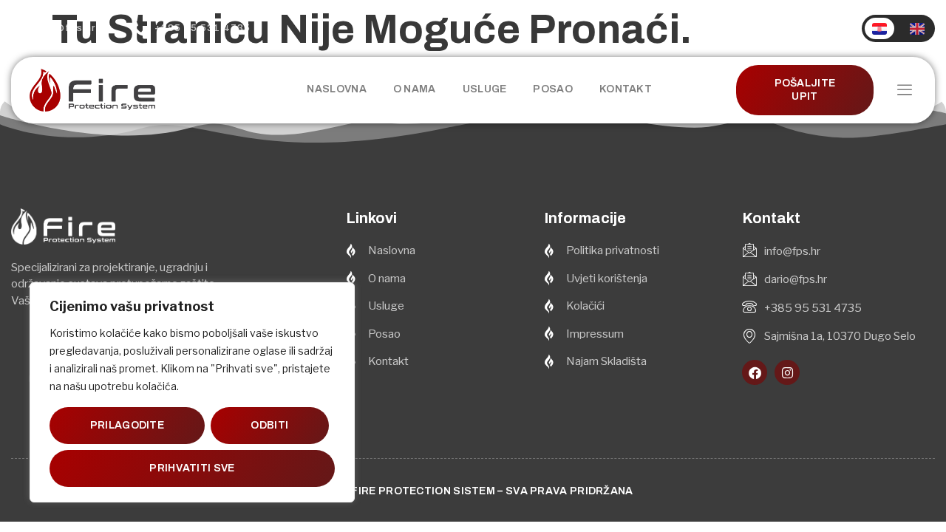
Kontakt (625, 89)
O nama (414, 89)
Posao (553, 89)
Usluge (485, 89)
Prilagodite (127, 425)
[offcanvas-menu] (904, 90)
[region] (192, 392)
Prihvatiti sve (191, 468)
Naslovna (336, 89)
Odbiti (269, 425)
